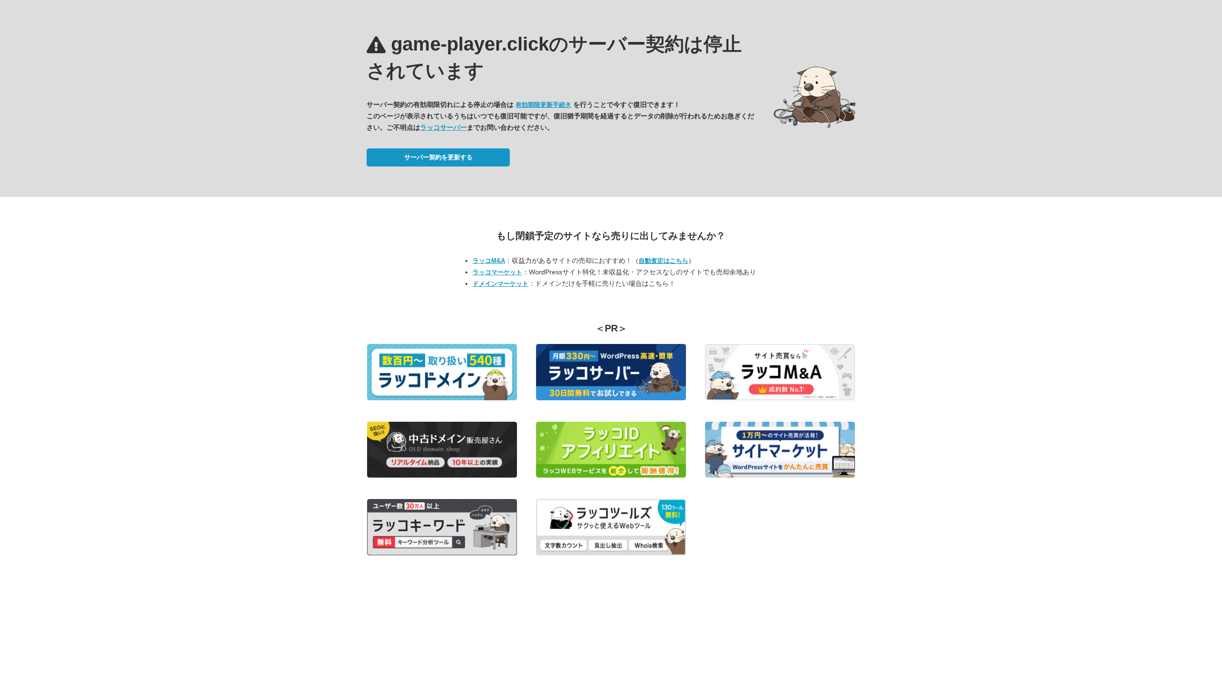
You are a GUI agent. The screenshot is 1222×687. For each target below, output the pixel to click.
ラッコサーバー (443, 127)
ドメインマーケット (500, 283)
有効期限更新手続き (543, 104)
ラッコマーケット (497, 272)
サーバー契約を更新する (438, 157)
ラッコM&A (489, 260)
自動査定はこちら (663, 260)
